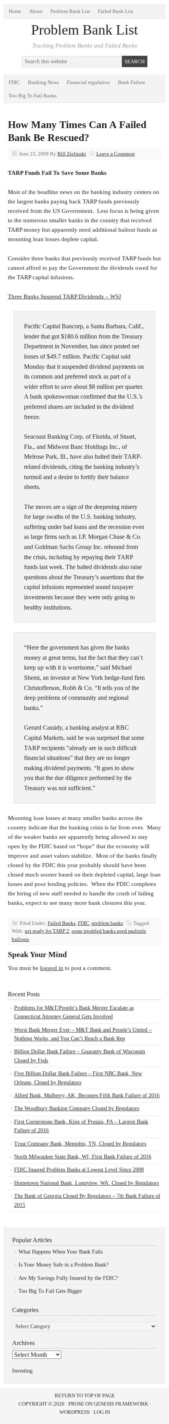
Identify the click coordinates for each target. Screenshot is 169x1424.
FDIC (14, 82)
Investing (22, 1371)
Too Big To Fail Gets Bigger (50, 1291)
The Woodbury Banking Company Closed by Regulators (76, 1108)
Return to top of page (85, 1395)
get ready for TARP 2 (47, 931)
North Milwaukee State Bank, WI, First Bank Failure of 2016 (82, 1157)
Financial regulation (88, 82)
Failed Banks (61, 923)
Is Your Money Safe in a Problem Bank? (63, 1265)
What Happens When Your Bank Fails (60, 1252)
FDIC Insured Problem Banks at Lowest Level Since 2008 (79, 1170)
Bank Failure (131, 82)
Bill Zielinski (71, 154)
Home (15, 11)
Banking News (43, 82)
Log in (102, 1412)
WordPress (74, 1412)
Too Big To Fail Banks (33, 96)
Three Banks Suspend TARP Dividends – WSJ (64, 296)
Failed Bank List (115, 11)
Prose (76, 1404)
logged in (51, 968)
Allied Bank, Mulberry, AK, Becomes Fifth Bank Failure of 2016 (87, 1095)
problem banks (107, 923)
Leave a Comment (115, 154)
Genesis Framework (121, 1404)
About (35, 11)
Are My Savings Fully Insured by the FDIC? (68, 1278)
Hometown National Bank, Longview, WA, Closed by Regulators (86, 1183)
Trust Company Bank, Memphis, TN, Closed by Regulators (80, 1144)
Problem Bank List (70, 11)
